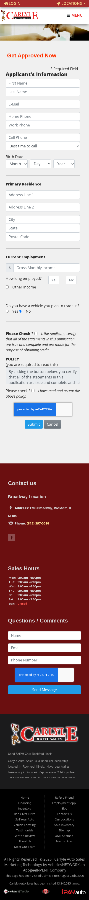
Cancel (52, 424)
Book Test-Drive (24, 814)
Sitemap (64, 830)
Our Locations (64, 819)
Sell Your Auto (24, 819)
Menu (77, 15)
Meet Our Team (24, 847)
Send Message (44, 689)
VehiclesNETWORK (64, 864)
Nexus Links (64, 841)
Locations (71, 3)
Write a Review (25, 836)
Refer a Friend (64, 797)
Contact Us (64, 814)
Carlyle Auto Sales (69, 859)
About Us (24, 841)
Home (25, 797)
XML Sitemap (64, 836)
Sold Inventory (64, 825)
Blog (64, 808)
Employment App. (64, 803)
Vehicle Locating (25, 825)
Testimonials (24, 830)
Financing (24, 803)
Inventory (24, 808)
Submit (34, 424)
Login (14, 3)
